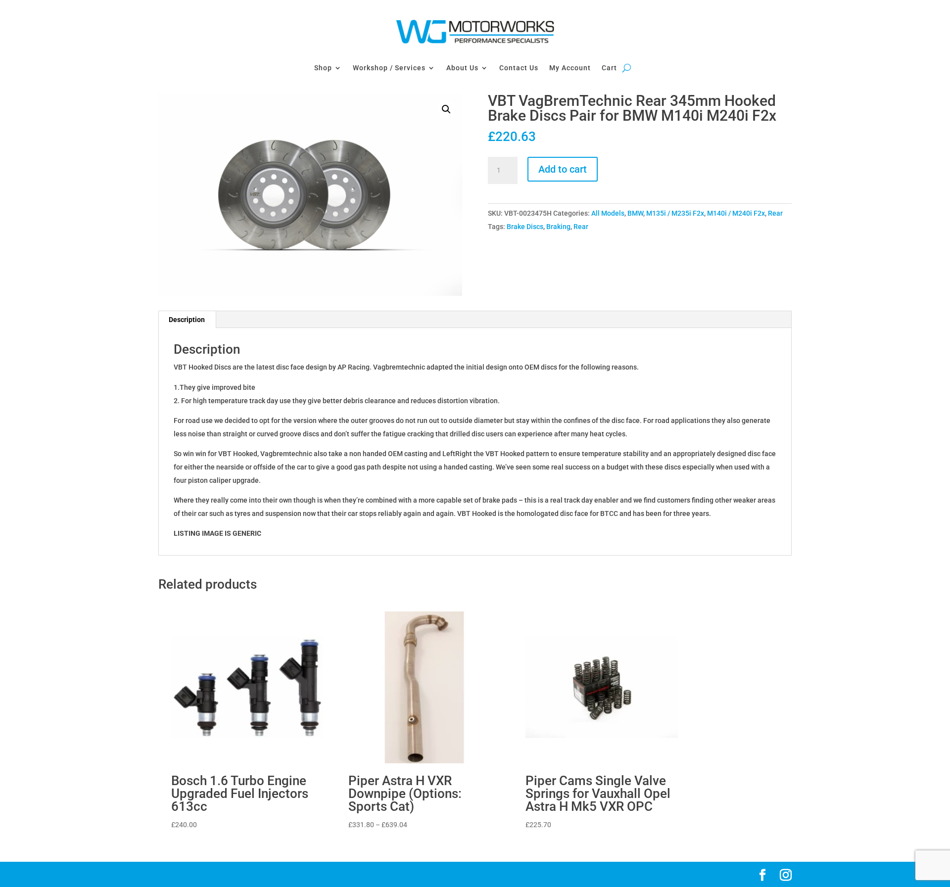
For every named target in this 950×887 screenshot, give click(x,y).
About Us (462, 68)
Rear (775, 213)
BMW (635, 213)
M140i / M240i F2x (736, 213)
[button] (446, 109)
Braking (558, 227)
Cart (609, 68)
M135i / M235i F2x (675, 213)
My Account (570, 68)
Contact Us (518, 68)
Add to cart (562, 169)
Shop (323, 68)
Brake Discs (525, 227)
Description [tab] (187, 320)
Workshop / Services (389, 68)
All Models (607, 213)
